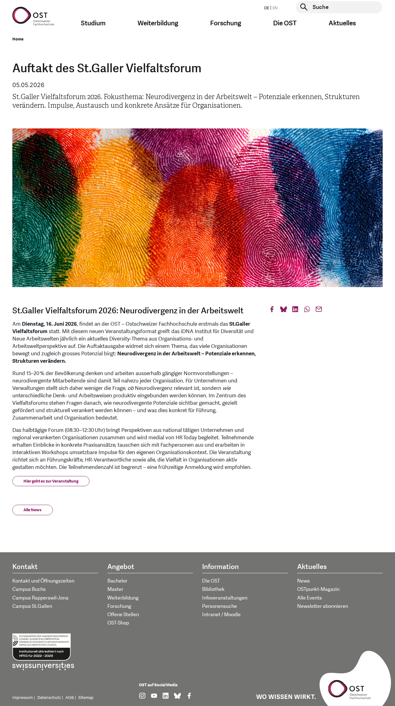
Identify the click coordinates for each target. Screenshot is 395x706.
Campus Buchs (29, 589)
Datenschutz (49, 697)
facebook (271, 311)
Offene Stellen (123, 614)
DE (266, 8)
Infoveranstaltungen (224, 598)
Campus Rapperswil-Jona (40, 598)
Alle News (32, 510)
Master (115, 589)
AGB (69, 697)
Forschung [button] (225, 23)
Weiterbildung (123, 598)
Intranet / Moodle (221, 614)
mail (318, 311)
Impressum (22, 697)
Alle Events (309, 598)
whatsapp (307, 311)
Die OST (211, 581)
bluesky (283, 311)
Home (17, 39)
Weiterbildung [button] (158, 23)
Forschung (119, 606)
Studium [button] (93, 23)
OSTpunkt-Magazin (318, 589)
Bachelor (117, 581)
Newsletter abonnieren (322, 606)
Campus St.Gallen (32, 606)
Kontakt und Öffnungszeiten (43, 581)
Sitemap (86, 697)
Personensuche (219, 606)
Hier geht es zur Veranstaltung (50, 481)
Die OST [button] (285, 23)
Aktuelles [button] (342, 23)
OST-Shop (118, 623)
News (303, 581)
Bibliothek (213, 589)
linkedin (295, 311)
